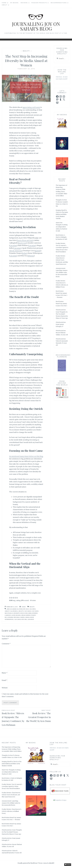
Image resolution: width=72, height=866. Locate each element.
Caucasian (13, 245)
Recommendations (59, 2)
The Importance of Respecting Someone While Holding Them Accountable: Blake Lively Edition (11, 749)
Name (4, 673)
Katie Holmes (16, 615)
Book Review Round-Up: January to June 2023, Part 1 (61, 303)
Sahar (24, 606)
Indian (24, 253)
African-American (15, 251)
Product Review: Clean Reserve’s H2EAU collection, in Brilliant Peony (11, 811)
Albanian (31, 256)
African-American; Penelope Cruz (17, 609)
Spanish (37, 251)
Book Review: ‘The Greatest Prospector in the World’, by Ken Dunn (38, 716)
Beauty (26, 51)
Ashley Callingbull (11, 611)
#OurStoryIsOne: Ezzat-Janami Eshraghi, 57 (61, 324)
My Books (14, 2)
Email (4, 680)
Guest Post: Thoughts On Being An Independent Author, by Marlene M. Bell (62, 227)
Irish (30, 613)
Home (4, 2)
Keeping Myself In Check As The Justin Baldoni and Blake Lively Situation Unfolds (62, 214)
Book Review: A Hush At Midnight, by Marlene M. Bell (61, 237)
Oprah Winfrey (26, 615)
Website (5, 688)
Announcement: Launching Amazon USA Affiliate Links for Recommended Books (61, 272)
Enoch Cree (22, 243)
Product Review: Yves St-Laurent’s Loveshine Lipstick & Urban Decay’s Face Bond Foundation (62, 248)
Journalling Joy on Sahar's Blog (36, 26)
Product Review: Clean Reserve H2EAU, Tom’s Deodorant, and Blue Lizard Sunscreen (62, 260)
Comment (6, 644)
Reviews (24, 2)
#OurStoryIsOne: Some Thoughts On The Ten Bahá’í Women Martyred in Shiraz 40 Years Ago (62, 314)
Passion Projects (39, 2)
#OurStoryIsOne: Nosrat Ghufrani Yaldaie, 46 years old (62, 333)
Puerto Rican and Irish (25, 240)
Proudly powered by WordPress (27, 863)
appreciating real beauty (31, 107)
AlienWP (51, 863)
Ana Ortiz (32, 609)
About (4, 5)
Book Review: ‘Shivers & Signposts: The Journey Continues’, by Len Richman (13, 718)
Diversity (17, 613)
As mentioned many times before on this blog (26, 456)
